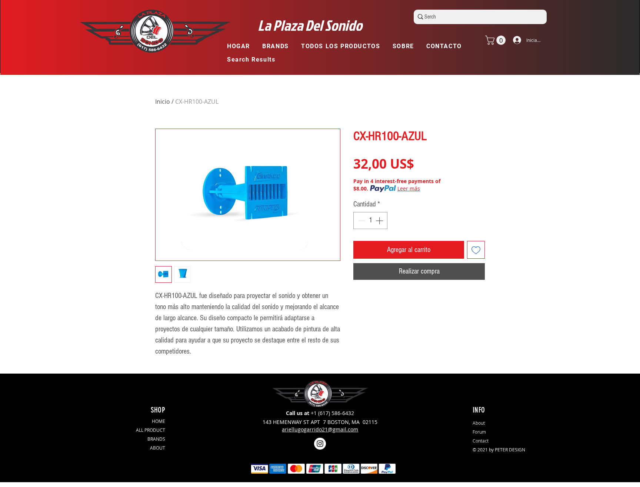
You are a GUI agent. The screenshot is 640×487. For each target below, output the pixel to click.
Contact (481, 441)
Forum (479, 432)
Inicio (162, 101)
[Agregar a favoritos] (476, 250)
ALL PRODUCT (150, 430)
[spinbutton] (370, 220)
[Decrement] (360, 220)
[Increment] (380, 220)
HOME (158, 421)
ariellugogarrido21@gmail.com (320, 429)
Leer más (408, 188)
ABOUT (157, 448)
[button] (278, 46)
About (479, 423)
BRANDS (156, 439)
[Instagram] (320, 444)
